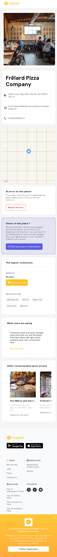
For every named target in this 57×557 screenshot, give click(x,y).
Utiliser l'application (28, 549)
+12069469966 (15, 118)
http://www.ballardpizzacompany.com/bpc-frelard (29, 107)
